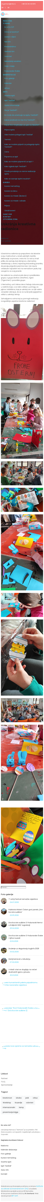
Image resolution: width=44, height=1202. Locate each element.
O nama (6, 23)
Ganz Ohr (7, 214)
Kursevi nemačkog (12, 186)
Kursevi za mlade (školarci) (15, 196)
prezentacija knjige (10, 1112)
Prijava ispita (9, 130)
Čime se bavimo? (11, 32)
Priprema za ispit (11, 156)
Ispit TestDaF (9, 100)
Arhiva (7, 88)
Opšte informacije (11, 105)
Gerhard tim (9, 51)
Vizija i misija (9, 66)
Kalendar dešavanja (9, 1150)
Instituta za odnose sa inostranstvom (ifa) (22, 1187)
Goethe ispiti (9, 95)
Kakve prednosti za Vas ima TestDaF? (19, 120)
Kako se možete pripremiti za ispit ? (18, 161)
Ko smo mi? (9, 27)
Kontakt (7, 217)
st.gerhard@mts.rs (9, 4)
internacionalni (9, 1107)
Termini (7, 139)
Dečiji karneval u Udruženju (19, 959)
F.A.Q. (3, 1081)
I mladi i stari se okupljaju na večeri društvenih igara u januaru (23, 970)
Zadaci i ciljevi (10, 37)
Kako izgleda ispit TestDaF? (15, 166)
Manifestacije (9, 75)
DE (9, 7)
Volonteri (8, 56)
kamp (21, 1107)
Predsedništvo (10, 46)
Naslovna (7, 21)
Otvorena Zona (10, 219)
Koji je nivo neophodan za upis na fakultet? (21, 125)
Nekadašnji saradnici (12, 61)
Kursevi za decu (10, 191)
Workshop (7, 1102)
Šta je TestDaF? (10, 110)
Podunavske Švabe (12, 71)
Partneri (4, 1078)
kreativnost (7, 1098)
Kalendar (8, 83)
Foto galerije (9, 78)
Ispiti (5, 92)
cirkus (35, 1098)
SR (2, 7)
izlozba (18, 1098)
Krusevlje (18, 1102)
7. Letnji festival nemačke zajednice (23, 899)
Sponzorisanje (6, 1085)
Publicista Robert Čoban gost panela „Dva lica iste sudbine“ (26, 910)
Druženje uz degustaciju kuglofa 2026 (24, 948)
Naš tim (7, 42)
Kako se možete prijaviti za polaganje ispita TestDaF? (21, 145)
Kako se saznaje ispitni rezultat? (17, 179)
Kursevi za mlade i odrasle (15, 201)
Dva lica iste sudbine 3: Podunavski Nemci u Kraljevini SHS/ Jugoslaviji (25, 923)
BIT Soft (15, 1196)
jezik (27, 1098)
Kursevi (6, 182)
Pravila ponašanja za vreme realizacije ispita (20, 172)
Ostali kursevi (9, 210)
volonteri (29, 1102)
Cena (6, 152)
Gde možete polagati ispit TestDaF (18, 134)
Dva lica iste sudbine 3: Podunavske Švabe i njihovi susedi (26, 936)
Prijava (7, 205)
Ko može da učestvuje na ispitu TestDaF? (21, 115)
